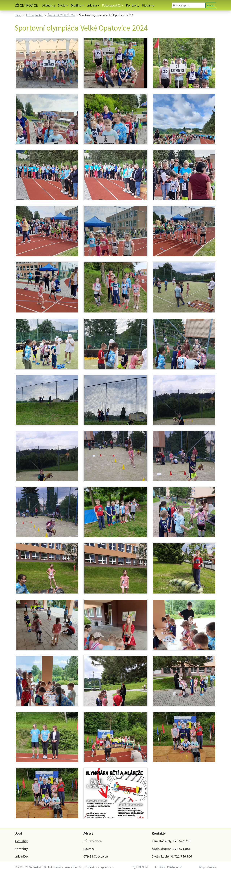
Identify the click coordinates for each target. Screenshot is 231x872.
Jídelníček (22, 856)
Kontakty (132, 5)
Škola (62, 5)
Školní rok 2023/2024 (61, 15)
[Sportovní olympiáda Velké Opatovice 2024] (47, 62)
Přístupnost (174, 867)
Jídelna (92, 5)
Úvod (18, 15)
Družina (76, 5)
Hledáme (148, 5)
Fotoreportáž (111, 5)
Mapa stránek (207, 867)
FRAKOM (142, 867)
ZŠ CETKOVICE (26, 5)
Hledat (211, 5)
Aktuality (48, 5)
